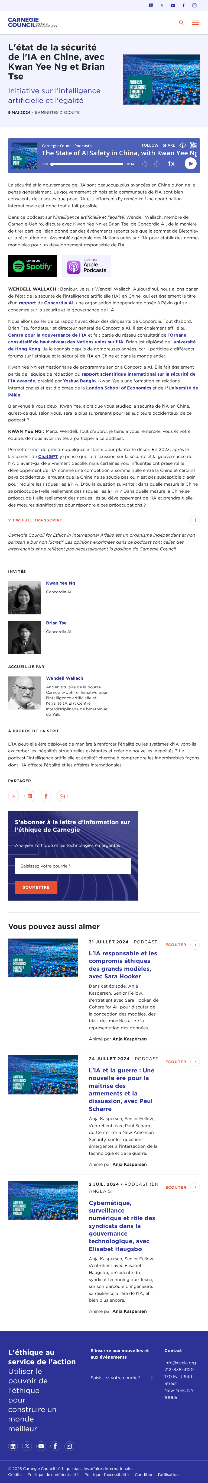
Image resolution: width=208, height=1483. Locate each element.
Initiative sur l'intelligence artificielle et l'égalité (54, 95)
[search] (181, 22)
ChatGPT (48, 456)
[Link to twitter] (162, 5)
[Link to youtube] (172, 5)
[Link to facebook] (183, 5)
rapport (27, 302)
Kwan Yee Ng (60, 583)
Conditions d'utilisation (157, 1474)
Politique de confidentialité (53, 1474)
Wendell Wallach (64, 678)
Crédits (15, 1474)
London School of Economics (118, 388)
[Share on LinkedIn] (29, 796)
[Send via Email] (62, 796)
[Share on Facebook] (46, 796)
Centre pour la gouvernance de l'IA (47, 335)
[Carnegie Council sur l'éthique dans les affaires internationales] (32, 23)
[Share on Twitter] (13, 796)
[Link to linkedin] (151, 5)
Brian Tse (56, 623)
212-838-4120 (179, 1369)
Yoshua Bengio (79, 380)
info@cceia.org (180, 1362)
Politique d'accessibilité (106, 1474)
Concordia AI (58, 302)
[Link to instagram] (194, 5)
